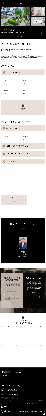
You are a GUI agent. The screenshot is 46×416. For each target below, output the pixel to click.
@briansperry (23, 323)
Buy (2, 394)
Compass (40, 400)
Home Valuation (11, 389)
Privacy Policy (9, 299)
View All (38, 21)
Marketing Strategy (12, 390)
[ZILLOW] (16, 386)
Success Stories (4, 391)
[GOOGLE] (13, 386)
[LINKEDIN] (8, 386)
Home (2, 389)
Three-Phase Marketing (13, 394)
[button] (33, 297)
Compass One (4, 393)
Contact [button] (20, 389)
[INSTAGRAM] (5, 386)
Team (2, 390)
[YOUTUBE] (10, 386)
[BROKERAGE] (19, 386)
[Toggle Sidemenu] (42, 3)
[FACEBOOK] (2, 386)
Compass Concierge (12, 393)
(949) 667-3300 (23, 108)
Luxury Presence (25, 411)
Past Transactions (12, 391)
